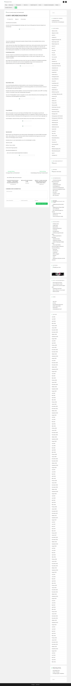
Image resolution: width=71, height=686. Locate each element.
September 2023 (55, 369)
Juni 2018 (53, 498)
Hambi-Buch (54, 70)
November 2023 (55, 364)
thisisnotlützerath (55, 137)
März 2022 (54, 399)
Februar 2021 (54, 428)
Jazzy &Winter (54, 78)
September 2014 (55, 596)
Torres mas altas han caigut (58, 216)
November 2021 (55, 408)
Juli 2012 (53, 653)
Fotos (53, 54)
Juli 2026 (53, 316)
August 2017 (54, 519)
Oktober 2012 (54, 646)
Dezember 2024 (55, 349)
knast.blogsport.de (56, 186)
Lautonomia (55, 252)
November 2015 (55, 565)
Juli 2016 (53, 548)
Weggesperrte (55, 183)
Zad (52, 153)
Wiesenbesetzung (55, 150)
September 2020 (55, 439)
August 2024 (54, 358)
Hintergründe (54, 76)
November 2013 (55, 618)
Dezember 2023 (55, 362)
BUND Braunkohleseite (57, 228)
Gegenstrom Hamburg (57, 240)
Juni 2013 (53, 629)
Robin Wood (55, 307)
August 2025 (54, 338)
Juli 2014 (53, 600)
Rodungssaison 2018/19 (56, 118)
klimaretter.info (55, 250)
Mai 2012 (53, 657)
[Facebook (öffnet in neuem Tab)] (66, 2)
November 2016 (55, 539)
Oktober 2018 (54, 489)
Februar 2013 (54, 637)
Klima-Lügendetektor (57, 244)
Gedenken (54, 61)
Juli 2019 (53, 469)
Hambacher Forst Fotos (57, 288)
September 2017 (55, 517)
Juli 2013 (53, 626)
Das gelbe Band (56, 231)
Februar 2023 (54, 380)
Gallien (53, 59)
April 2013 (54, 633)
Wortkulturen (55, 258)
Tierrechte (54, 142)
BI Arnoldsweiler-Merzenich (58, 304)
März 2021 (54, 426)
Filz (52, 52)
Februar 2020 (54, 454)
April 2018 (54, 502)
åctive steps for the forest (57, 282)
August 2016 (54, 546)
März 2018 (54, 504)
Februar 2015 (54, 585)
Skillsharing (54, 122)
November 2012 (55, 644)
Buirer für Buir (55, 226)
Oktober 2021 (54, 410)
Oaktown (53, 100)
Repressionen (54, 111)
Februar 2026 (54, 325)
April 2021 (54, 423)
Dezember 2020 (55, 432)
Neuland (53, 96)
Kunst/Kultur (54, 83)
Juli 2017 (53, 522)
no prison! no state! (56, 193)
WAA (53, 146)
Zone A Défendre (56, 208)
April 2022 (54, 397)
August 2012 (54, 650)
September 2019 (55, 465)
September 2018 (55, 491)
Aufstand (53, 37)
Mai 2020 (53, 447)
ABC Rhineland (56, 195)
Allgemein (16, 19)
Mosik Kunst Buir (56, 291)
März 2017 (54, 530)
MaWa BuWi (54, 89)
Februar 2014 (54, 611)
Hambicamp (54, 74)
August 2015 (54, 572)
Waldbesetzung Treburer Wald (58, 207)
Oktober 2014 (54, 594)
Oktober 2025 (54, 334)
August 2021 (54, 415)
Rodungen (54, 113)
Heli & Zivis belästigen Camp (26, 181)
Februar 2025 (54, 345)
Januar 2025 (54, 347)
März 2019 (54, 478)
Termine (53, 135)
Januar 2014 (54, 613)
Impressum (38, 684)
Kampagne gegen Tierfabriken (58, 673)
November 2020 (55, 434)
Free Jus (53, 57)
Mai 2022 (53, 395)
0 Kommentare (23, 19)
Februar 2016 (54, 559)
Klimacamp (55, 249)
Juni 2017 (53, 524)
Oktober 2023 (54, 367)
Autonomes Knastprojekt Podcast (59, 189)
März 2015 (54, 583)
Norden (53, 98)
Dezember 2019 (55, 458)
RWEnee (54, 255)
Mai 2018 (53, 500)
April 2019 (54, 476)
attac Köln (55, 301)
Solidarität (54, 124)
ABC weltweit (55, 190)
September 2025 (55, 336)
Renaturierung (54, 109)
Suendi (53, 129)
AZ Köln (54, 303)
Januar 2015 (54, 587)
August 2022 (54, 391)
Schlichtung (54, 120)
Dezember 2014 (55, 589)
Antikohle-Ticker (56, 223)
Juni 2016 (53, 550)
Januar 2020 (54, 456)
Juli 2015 (53, 574)
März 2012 (54, 661)
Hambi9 (53, 72)
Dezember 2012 (55, 642)
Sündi (53, 131)
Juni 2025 (53, 340)
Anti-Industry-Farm (56, 670)
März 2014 (54, 609)
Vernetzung (54, 144)
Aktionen (53, 30)
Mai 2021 (53, 421)
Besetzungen (54, 41)
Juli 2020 (53, 443)
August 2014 (54, 598)
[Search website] (16, 7)
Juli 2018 (53, 495)
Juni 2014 (53, 602)
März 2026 (54, 323)
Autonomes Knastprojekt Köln (58, 187)
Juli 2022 (53, 393)
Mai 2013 (53, 631)
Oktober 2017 (54, 515)
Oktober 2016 (54, 541)
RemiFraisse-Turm (55, 107)
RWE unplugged (56, 253)
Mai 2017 (53, 526)
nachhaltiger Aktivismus (56, 94)
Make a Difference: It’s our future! (59, 290)
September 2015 (55, 570)
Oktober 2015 (54, 567)
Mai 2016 (53, 552)
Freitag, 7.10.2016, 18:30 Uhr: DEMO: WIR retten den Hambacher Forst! (41, 181)
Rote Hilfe (55, 192)
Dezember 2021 (55, 406)
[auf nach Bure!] (57, 267)
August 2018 (54, 493)
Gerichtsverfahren (55, 63)
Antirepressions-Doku (57, 184)
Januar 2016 (54, 561)
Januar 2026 (54, 327)
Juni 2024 (53, 360)
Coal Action (55, 229)
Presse (53, 102)
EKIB (54, 235)
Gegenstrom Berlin (56, 238)
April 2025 (54, 343)
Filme (53, 50)
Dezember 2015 (55, 563)
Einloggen (33, 684)
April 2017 (54, 528)
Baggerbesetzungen (55, 39)
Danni (53, 46)
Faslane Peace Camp (57, 213)
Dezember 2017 (55, 511)
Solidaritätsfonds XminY (57, 309)
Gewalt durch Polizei (55, 65)
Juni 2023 (53, 373)
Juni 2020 (53, 445)
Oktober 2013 (54, 620)
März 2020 (54, 452)
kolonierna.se (55, 214)
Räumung (53, 105)
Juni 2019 (53, 471)
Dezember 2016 (55, 537)
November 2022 (55, 384)
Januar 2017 (54, 535)
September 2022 (55, 388)
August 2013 (54, 624)
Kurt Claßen (54, 85)
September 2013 (55, 622)
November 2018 (55, 487)
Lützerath (53, 87)
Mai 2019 (53, 474)
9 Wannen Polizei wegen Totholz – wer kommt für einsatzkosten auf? (12, 181)
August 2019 (54, 467)
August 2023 (54, 371)
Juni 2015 (53, 576)
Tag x (53, 133)
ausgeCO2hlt (55, 225)
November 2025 (55, 332)
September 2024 (55, 356)
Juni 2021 (53, 419)
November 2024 (55, 351)
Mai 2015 (53, 578)
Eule (53, 48)
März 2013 (54, 635)
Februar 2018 (54, 506)
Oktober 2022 (54, 386)
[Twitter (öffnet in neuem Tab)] (63, 2)
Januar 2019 (54, 482)
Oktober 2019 (54, 463)
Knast (53, 81)
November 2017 (55, 513)
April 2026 (54, 321)
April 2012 (54, 659)
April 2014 (54, 607)
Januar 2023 (54, 382)
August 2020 (54, 441)
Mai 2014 (53, 605)
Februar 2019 (54, 480)
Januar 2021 (54, 430)
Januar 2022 (54, 404)
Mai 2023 (53, 375)
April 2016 (54, 554)
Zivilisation (54, 155)
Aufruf (53, 35)
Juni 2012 (53, 655)
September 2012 (55, 648)
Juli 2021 (53, 417)
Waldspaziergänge (55, 148)
